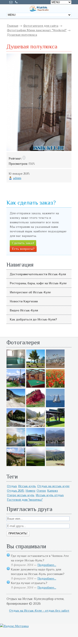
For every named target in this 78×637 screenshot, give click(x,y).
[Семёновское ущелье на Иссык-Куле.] (35, 425)
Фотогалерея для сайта (40, 25)
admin (17, 178)
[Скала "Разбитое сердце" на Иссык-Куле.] (15, 425)
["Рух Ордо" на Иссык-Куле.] (35, 445)
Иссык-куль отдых (50, 495)
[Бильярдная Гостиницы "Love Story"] (35, 386)
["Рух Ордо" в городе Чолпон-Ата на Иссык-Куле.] (35, 367)
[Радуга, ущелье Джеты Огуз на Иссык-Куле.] (35, 465)
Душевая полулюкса (22, 34)
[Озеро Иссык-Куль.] (55, 406)
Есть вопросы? (23, 248)
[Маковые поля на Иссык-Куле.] (55, 386)
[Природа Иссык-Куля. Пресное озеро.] (15, 445)
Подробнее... (46, 565)
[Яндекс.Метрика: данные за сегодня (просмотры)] (14, 626)
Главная (12, 25)
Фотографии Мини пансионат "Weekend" (37, 30)
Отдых (12, 486)
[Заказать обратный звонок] (16, 2)
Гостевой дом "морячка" (25, 499)
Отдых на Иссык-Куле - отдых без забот (39, 610)
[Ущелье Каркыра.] (15, 406)
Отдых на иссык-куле (53, 486)
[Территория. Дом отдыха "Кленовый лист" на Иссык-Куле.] (15, 386)
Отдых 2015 (15, 490)
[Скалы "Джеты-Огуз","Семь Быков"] (15, 465)
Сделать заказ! (23, 243)
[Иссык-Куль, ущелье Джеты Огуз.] (35, 406)
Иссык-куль (27, 486)
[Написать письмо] (11, 2)
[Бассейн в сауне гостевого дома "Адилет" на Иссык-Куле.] (15, 367)
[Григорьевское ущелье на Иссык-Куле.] (55, 465)
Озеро (41, 490)
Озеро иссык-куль (20, 495)
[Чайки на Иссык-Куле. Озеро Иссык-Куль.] (55, 367)
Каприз (52, 490)
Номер (30, 490)
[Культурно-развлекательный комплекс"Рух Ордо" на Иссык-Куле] (55, 425)
